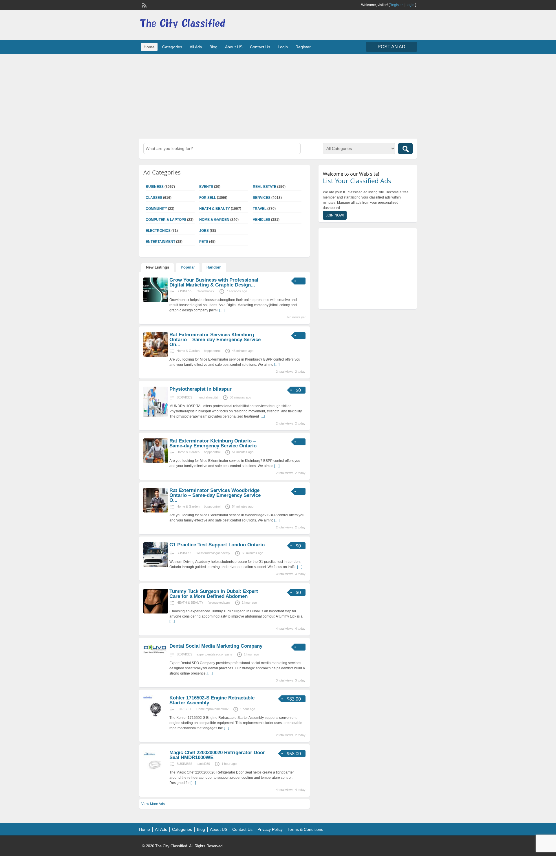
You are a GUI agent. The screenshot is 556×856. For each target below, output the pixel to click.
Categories (172, 47)
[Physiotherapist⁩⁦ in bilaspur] (155, 416)
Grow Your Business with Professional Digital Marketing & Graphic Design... (213, 282)
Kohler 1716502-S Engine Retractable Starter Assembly (212, 700)
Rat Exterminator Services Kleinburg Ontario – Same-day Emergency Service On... (215, 339)
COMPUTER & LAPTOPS (166, 220)
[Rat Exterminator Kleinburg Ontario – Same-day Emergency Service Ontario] (155, 462)
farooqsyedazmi (219, 602)
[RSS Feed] (143, 4)
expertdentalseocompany (214, 654)
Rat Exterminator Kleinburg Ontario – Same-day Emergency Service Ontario (213, 443)
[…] (221, 310)
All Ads (196, 47)
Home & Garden (214, 220)
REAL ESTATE (264, 187)
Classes (154, 198)
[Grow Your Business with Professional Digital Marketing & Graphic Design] (155, 301)
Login (409, 5)
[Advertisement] (278, 95)
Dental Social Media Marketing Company (215, 646)
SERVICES (261, 198)
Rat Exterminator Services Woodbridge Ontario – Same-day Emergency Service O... (215, 495)
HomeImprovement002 (212, 709)
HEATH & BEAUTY (214, 209)
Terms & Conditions (305, 829)
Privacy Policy (270, 829)
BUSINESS (155, 187)
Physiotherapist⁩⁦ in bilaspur (200, 389)
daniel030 (203, 763)
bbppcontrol (212, 350)
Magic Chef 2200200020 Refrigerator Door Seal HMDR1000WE (217, 755)
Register (396, 5)
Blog (213, 47)
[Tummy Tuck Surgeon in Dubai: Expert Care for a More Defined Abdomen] (155, 612)
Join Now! (335, 215)
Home (149, 47)
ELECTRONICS (158, 231)
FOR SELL (207, 198)
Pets (203, 242)
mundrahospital (207, 397)
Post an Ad (391, 46)
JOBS (204, 231)
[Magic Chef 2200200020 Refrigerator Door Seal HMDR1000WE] (155, 773)
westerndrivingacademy (213, 553)
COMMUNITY (156, 209)
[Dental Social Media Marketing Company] (155, 653)
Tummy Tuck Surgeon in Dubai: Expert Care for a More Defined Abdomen (213, 594)
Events (206, 187)
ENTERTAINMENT (160, 242)
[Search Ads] (405, 148)
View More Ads (153, 804)
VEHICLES (261, 220)
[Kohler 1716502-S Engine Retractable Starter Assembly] (155, 719)
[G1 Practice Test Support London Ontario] (155, 566)
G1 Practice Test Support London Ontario (217, 545)
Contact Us (260, 47)
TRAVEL (259, 209)
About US (233, 47)
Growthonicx (206, 291)
